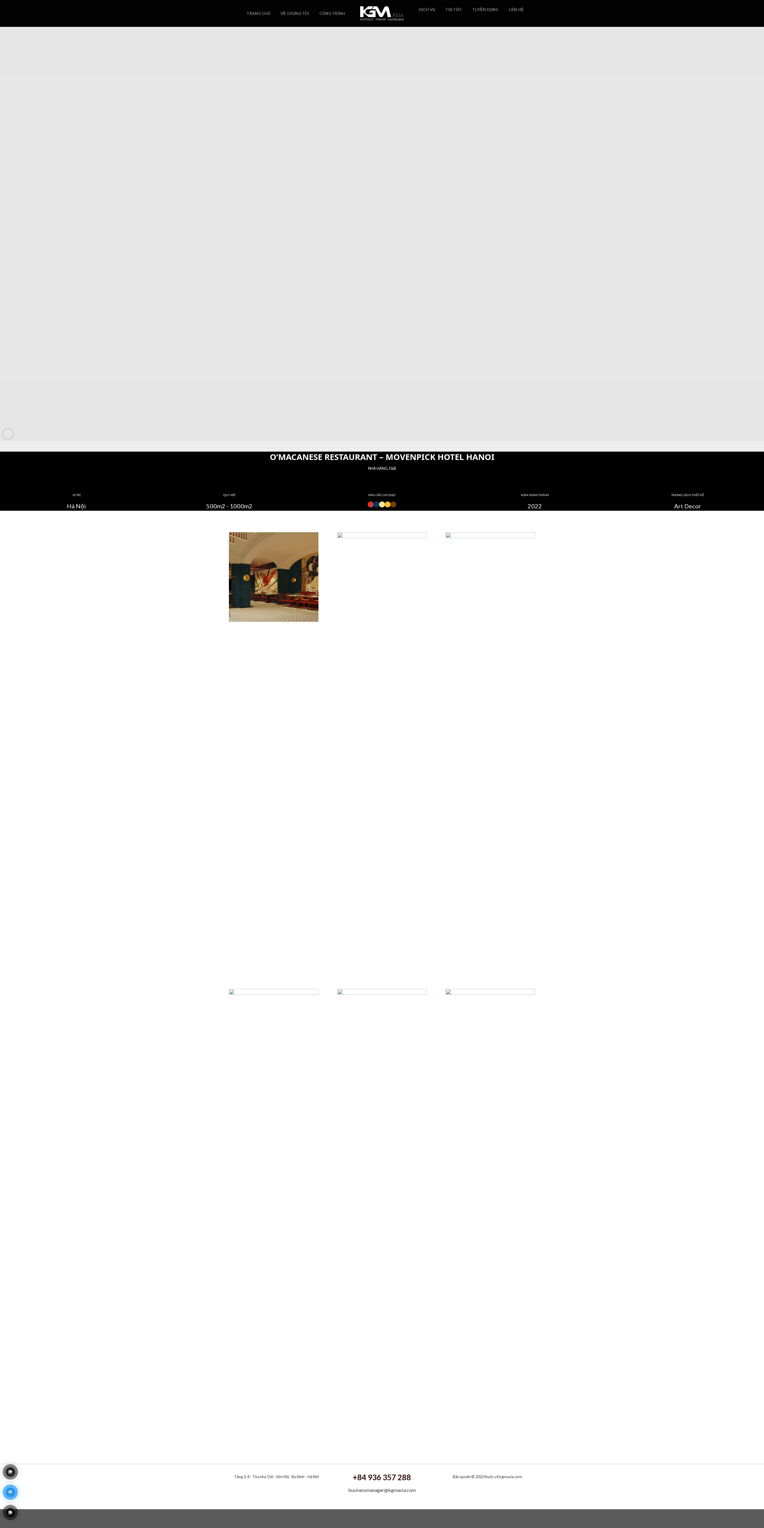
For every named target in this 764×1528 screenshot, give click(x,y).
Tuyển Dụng (485, 9)
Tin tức (453, 9)
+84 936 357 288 (382, 1477)
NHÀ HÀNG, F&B (382, 468)
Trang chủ (258, 13)
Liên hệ (516, 9)
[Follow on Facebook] (422, 18)
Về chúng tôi (295, 13)
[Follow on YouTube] (438, 18)
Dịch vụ (427, 9)
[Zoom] (8, 434)
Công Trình (332, 13)
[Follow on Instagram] (430, 18)
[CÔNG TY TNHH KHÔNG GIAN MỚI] (382, 13)
